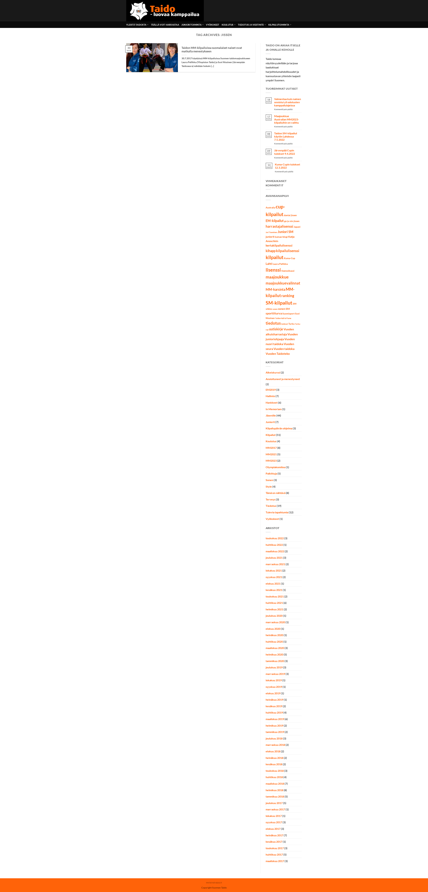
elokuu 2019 (273, 693)
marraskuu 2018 (275, 744)
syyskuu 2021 (274, 577)
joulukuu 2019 (274, 667)
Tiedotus (271, 505)
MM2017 (271, 447)
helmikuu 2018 (274, 790)
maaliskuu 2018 (275, 783)
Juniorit (270, 422)
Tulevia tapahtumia (277, 512)
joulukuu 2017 (274, 803)
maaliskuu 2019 (275, 719)
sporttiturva (274, 313)
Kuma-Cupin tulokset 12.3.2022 (287, 166)
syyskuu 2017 (274, 822)
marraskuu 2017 (275, 809)
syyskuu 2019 (274, 686)
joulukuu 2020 (274, 615)
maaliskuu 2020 (275, 647)
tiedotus (273, 323)
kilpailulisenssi (287, 251)
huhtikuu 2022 (274, 544)
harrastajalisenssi (279, 226)
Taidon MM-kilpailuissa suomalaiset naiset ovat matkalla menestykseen (212, 49)
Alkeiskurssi (273, 372)
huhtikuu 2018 (274, 777)
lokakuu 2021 (274, 570)
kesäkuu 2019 (274, 706)
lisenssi (273, 270)
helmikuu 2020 (274, 654)
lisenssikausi (287, 270)
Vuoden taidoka (284, 349)
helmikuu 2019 (274, 725)
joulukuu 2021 (274, 557)
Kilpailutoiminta (278, 24)
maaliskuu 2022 (275, 551)
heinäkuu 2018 (274, 757)
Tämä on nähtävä (275, 492)
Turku (291, 323)
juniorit (270, 236)
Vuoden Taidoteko (278, 353)
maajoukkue (277, 276)
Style (269, 486)
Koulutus (227, 24)
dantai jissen (290, 215)
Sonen (269, 480)
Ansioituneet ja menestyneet (283, 379)
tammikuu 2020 (275, 661)
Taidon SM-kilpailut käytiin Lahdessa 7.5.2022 (285, 136)
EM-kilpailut (275, 221)
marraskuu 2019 (275, 673)
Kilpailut (271, 434)
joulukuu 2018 (274, 738)
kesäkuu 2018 (274, 764)
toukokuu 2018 (275, 770)
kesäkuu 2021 (274, 589)
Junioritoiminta (191, 24)
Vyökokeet (212, 24)
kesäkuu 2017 (274, 841)
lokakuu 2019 (274, 680)
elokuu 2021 (273, 583)
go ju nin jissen (291, 221)
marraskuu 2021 (275, 564)
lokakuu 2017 (274, 815)
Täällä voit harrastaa (165, 24)
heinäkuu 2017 (274, 835)
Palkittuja (271, 473)
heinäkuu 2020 (274, 635)
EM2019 (271, 389)
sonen (275, 309)
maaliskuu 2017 (275, 861)
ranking (287, 295)
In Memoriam (274, 409)
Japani (297, 226)
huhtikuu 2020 (274, 641)
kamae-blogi (281, 237)
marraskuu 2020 (275, 622)
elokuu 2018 (273, 751)
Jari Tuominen (271, 232)
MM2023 (271, 460)
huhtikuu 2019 (274, 712)
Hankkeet (272, 402)
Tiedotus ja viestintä (251, 24)
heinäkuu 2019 (274, 699)
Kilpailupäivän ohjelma (279, 428)
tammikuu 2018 (275, 796)
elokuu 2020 (273, 628)
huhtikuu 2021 (274, 602)
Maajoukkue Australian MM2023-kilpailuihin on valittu (286, 119)
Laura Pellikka (280, 264)
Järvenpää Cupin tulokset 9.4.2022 (284, 152)
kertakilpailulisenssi (279, 245)
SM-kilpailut (279, 303)
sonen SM (284, 308)
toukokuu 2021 (275, 596)
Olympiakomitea (275, 467)
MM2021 (271, 454)
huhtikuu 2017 (274, 854)
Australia (270, 207)
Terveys (270, 499)
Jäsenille (271, 415)
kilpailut (274, 257)
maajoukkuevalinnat (283, 283)
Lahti (269, 263)
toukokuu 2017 (275, 848)
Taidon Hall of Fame (283, 318)
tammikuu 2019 (275, 731)
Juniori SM (285, 232)
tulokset (284, 324)
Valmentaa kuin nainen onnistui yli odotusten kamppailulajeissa (287, 102)
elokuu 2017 (273, 828)
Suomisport (288, 313)
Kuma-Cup (289, 258)
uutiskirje (276, 329)
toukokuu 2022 (275, 538)
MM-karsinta (275, 289)
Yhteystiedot (214, 882)
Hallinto (270, 396)
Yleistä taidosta (136, 24)
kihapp (271, 251)
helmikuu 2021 (274, 609)
